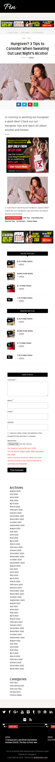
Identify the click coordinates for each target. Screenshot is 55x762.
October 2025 (16, 522)
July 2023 (14, 606)
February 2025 (16, 547)
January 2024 (16, 588)
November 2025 (17, 519)
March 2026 (15, 506)
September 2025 (17, 525)
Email (10, 411)
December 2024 (17, 553)
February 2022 (16, 659)
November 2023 (17, 594)
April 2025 (14, 541)
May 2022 (14, 650)
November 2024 (17, 556)
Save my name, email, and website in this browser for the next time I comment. (24, 434)
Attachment (11, 441)
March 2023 (15, 619)
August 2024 (15, 566)
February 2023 (16, 622)
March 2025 (15, 544)
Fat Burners (21, 221)
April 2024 (14, 578)
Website (10, 422)
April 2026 (14, 503)
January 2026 (16, 513)
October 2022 (16, 634)
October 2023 (16, 597)
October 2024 (16, 559)
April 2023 (14, 616)
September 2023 (17, 600)
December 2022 (17, 628)
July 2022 (14, 644)
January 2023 (15, 625)
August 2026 (15, 491)
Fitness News (32, 221)
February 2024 (16, 584)
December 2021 (17, 665)
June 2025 (14, 535)
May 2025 (14, 538)
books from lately (25, 274)
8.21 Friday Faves (24, 261)
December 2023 (17, 591)
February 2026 (16, 510)
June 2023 (14, 609)
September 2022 (17, 637)
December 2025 (17, 516)
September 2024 (17, 563)
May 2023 (14, 612)
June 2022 (14, 647)
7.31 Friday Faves (24, 298)
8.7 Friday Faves (24, 286)
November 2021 (17, 669)
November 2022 (17, 631)
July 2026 (14, 494)
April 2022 (14, 653)
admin (31, 58)
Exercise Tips (10, 221)
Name (10, 400)
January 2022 (15, 662)
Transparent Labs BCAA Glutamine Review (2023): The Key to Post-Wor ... (20, 741)
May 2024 (14, 575)
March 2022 (15, 656)
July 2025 (14, 531)
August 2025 (15, 528)
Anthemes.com (41, 757)
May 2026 (14, 500)
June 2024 (14, 572)
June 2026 (14, 497)
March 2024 (15, 581)
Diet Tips (26, 218)
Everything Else (37, 218)
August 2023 (15, 603)
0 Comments (38, 33)
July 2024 (14, 569)
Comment (11, 379)
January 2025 (15, 550)
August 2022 (15, 640)
